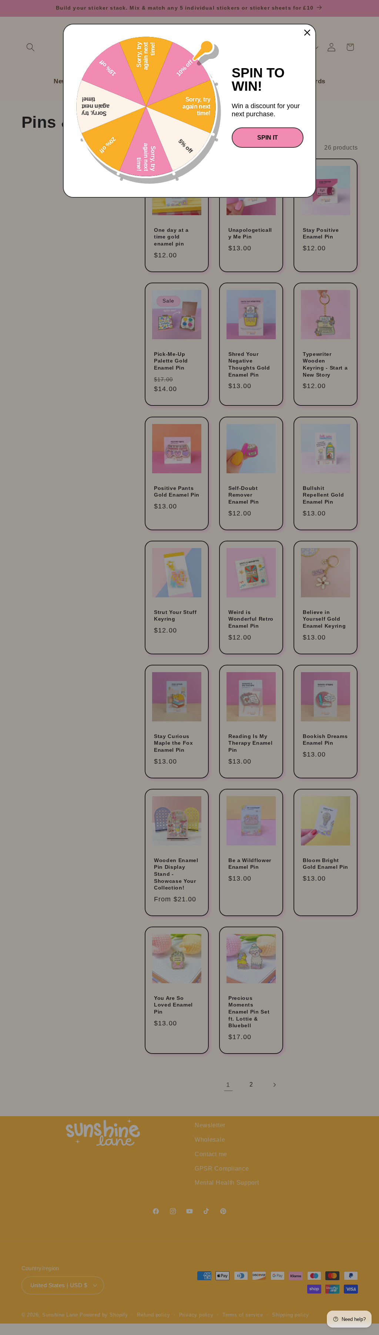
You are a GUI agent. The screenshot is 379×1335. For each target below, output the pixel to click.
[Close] (307, 32)
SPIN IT (267, 137)
